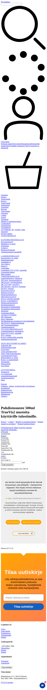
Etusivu (3, 197)
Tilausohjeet (5, 648)
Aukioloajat (5, 663)
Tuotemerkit (5, 205)
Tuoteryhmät (5, 199)
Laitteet (11, 422)
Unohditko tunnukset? (17, 146)
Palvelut (4, 209)
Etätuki (3, 637)
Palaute (3, 650)
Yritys (3, 629)
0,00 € (3, 456)
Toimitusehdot (6, 635)
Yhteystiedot (16, 144)
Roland (3, 436)
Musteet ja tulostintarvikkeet (26, 422)
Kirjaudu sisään (6, 144)
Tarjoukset (4, 207)
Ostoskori (4, 213)
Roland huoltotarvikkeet (26, 424)
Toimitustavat (6, 633)
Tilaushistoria (26, 144)
